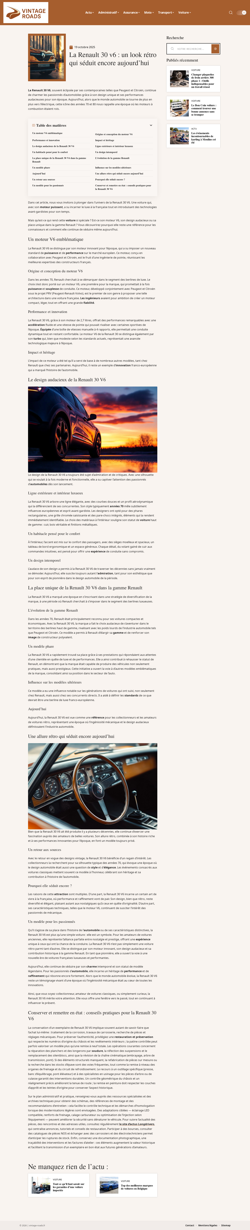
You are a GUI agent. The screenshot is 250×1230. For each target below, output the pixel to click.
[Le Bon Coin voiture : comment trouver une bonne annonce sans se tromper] (179, 108)
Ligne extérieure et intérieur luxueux (114, 146)
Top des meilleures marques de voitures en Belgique (137, 1186)
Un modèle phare (41, 167)
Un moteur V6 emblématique (47, 133)
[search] (230, 12)
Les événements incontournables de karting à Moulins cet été (203, 137)
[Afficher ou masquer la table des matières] (109, 125)
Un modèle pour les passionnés (48, 185)
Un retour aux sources (43, 179)
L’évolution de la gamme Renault (112, 158)
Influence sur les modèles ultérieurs (113, 167)
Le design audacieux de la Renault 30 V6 (53, 146)
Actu (194, 129)
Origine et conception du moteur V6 (113, 134)
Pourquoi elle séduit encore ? (110, 179)
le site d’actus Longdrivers (136, 1124)
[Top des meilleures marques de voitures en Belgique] (109, 1185)
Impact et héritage (104, 140)
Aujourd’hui (38, 173)
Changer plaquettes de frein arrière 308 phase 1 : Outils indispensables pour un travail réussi (202, 80)
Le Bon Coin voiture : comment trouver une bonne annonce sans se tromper (203, 109)
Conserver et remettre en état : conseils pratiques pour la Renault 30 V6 (123, 187)
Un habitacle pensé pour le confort (50, 152)
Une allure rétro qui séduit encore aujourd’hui (119, 173)
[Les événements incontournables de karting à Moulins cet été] (179, 135)
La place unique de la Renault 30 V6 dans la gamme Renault (59, 159)
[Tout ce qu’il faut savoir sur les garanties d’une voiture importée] (41, 1185)
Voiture (57, 1179)
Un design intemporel (106, 152)
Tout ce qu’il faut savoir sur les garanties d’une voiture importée (68, 1187)
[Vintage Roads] (25, 12)
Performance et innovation (46, 140)
